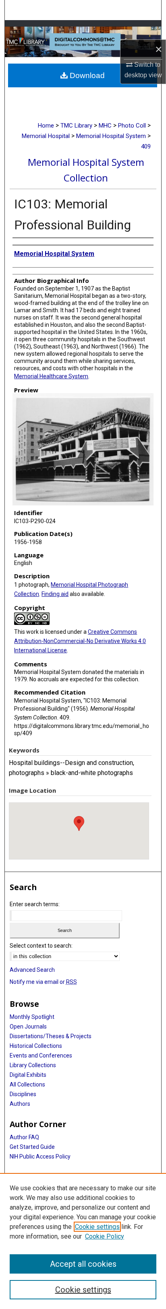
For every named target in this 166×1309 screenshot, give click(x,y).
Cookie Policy (104, 1236)
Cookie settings (97, 1227)
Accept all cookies (83, 1264)
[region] (83, 1241)
